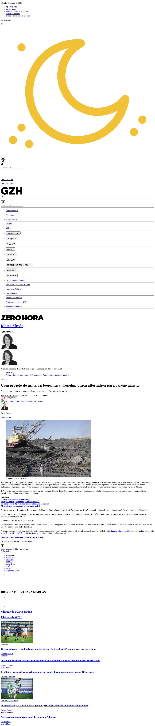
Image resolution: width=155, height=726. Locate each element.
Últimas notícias (12, 211)
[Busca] (3, 161)
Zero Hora (10, 215)
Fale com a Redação (13, 289)
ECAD (8, 311)
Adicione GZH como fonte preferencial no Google (23, 401)
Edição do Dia (11, 219)
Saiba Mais (5, 551)
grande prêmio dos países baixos (18, 16)
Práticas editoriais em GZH (16, 302)
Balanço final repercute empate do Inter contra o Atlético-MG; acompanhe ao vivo (37, 375)
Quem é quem (11, 293)
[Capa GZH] (77, 172)
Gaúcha (9, 224)
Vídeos (8, 228)
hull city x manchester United (17, 11)
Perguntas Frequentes (14, 306)
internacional (11, 9)
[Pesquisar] (3, 202)
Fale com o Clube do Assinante (18, 285)
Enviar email (6, 417)
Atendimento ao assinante (15, 280)
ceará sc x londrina (13, 14)
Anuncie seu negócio (14, 298)
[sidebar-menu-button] (3, 158)
